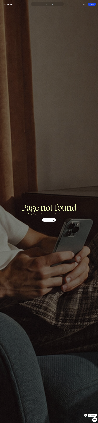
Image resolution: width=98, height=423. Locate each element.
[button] (84, 4)
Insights (53, 4)
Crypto (47, 4)
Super (40, 4)
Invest (34, 4)
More (59, 4)
